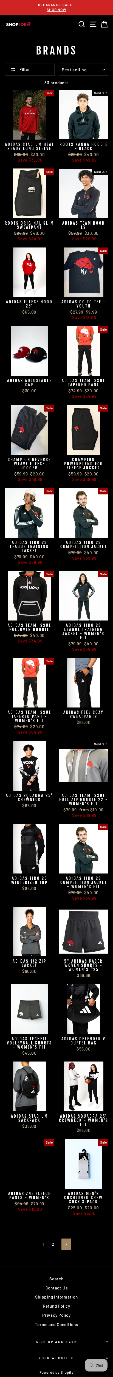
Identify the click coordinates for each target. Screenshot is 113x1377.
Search (56, 1278)
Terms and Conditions (56, 1324)
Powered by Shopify (56, 1372)
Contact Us (57, 1287)
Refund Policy (56, 1305)
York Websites (56, 1358)
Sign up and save (56, 1341)
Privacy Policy (56, 1315)
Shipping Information (56, 1296)
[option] (56, 7)
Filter (24, 69)
